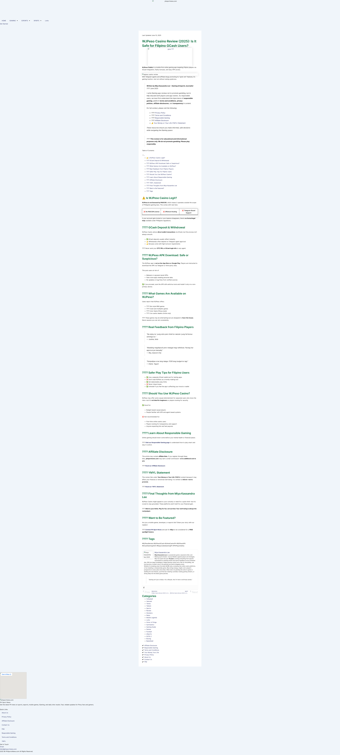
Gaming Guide (151, 627)
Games (148, 629)
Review (148, 610)
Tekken (148, 606)
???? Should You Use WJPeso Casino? (159, 174)
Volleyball (149, 599)
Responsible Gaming (162, 118)
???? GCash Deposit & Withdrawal (157, 160)
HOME (4, 21)
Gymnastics (150, 625)
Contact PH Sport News (153, 530)
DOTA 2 (149, 636)
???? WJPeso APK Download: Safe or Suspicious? (162, 163)
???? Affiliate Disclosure (154, 180)
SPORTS (36, 21)
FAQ (3, 729)
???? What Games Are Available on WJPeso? (161, 166)
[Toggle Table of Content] (143, 155)
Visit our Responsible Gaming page (157, 442)
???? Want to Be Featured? (155, 188)
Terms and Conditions (163, 115)
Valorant (149, 601)
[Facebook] (144, 588)
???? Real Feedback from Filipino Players (160, 169)
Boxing (148, 639)
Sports (148, 608)
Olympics (149, 613)
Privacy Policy (160, 113)
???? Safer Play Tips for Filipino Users (159, 172)
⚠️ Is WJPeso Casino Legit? (155, 158)
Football (149, 632)
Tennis (148, 603)
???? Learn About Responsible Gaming (159, 177)
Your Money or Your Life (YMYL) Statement (169, 123)
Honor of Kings (151, 622)
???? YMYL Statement (153, 183)
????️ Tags (149, 191)
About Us (5, 713)
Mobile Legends (151, 617)
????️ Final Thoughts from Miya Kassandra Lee (161, 185)
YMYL (4, 741)
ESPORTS (25, 21)
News (148, 615)
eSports (149, 634)
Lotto (47, 21)
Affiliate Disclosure (162, 120)
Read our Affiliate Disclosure (155, 466)
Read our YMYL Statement (154, 487)
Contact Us (5, 725)
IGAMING (13, 21)
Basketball (149, 641)
